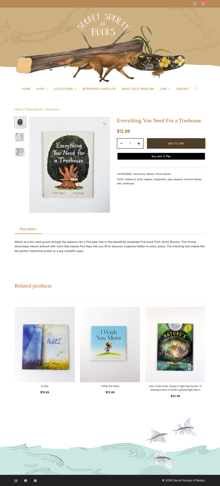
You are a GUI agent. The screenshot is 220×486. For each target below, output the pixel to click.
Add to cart (176, 143)
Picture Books (34, 109)
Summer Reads (192, 179)
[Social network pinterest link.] (35, 480)
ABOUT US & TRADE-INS (138, 89)
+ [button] (139, 143)
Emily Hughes (144, 179)
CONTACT (182, 89)
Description (28, 229)
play (170, 179)
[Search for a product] (196, 88)
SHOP (40, 89)
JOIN (163, 89)
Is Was (44, 386)
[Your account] (195, 4)
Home (18, 109)
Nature (150, 173)
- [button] (121, 143)
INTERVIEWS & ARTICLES (99, 89)
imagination (159, 179)
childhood (130, 179)
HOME (26, 89)
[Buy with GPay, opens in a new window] (161, 156)
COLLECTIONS (63, 89)
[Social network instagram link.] (16, 480)
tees (119, 183)
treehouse (128, 183)
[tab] (28, 229)
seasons (178, 179)
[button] (104, 123)
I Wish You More (110, 386)
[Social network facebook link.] (25, 480)
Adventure (52, 109)
